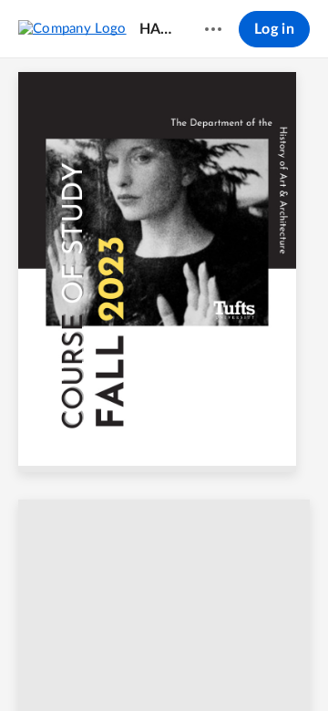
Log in (274, 29)
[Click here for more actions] (213, 29)
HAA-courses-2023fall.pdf (157, 29)
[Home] (72, 28)
